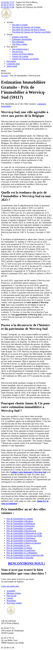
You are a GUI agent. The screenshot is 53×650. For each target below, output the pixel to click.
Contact (10, 598)
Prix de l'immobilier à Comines (20, 519)
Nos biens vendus (19, 44)
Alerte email (12, 66)
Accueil (4, 75)
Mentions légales (14, 593)
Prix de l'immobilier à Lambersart (21, 550)
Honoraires (11, 600)
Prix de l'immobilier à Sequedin (20, 557)
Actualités (11, 591)
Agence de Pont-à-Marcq (23, 54)
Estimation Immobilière (22, 39)
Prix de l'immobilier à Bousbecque (21, 531)
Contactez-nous (13, 64)
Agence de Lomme (20, 56)
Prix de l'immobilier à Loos (18, 545)
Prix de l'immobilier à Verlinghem (21, 538)
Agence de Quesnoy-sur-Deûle (25, 59)
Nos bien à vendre (20, 25)
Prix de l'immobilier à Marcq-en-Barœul (24, 543)
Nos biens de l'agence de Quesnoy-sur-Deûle (31, 32)
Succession (11, 61)
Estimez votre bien (20, 37)
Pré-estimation (18, 42)
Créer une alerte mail (10, 586)
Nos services (17, 51)
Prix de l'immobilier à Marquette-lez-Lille (24, 533)
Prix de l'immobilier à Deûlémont (21, 523)
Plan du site (11, 596)
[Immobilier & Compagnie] (18, 18)
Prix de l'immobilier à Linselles (20, 528)
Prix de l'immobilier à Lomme (19, 548)
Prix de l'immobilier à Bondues (20, 521)
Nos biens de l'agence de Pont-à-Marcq (29, 29)
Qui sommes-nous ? (20, 49)
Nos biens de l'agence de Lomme (26, 27)
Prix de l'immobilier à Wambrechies (22, 540)
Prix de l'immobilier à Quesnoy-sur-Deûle (24, 536)
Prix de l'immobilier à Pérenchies (21, 526)
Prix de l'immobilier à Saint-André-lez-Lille (25, 555)
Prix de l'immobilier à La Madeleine (22, 553)
